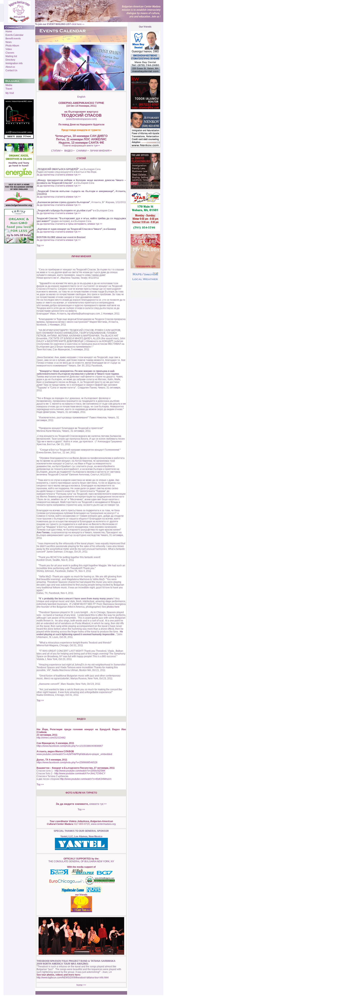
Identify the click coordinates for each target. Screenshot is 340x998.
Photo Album (12, 45)
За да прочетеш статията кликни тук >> (59, 174)
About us (10, 67)
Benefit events (13, 38)
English (81, 96)
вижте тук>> (93, 145)
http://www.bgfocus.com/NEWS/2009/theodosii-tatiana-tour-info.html (73, 977)
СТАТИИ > (57, 150)
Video (9, 49)
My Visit (10, 93)
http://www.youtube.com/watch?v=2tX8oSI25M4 (80, 770)
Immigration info (14, 63)
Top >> (40, 245)
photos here (113, 606)
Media (9, 85)
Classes (10, 52)
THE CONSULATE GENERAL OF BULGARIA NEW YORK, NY (81, 861)
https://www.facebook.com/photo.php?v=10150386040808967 (70, 746)
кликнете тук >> (98, 804)
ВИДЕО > (69, 150)
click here (77, 24)
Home (9, 31)
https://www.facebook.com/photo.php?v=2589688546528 (67, 762)
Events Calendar (14, 35)
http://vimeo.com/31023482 (51, 737)
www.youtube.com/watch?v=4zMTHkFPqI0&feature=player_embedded (74, 754)
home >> (81, 985)
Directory (10, 59)
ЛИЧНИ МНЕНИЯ (100, 150)
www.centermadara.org (103, 824)
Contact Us (11, 70)
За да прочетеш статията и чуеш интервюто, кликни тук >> (69, 224)
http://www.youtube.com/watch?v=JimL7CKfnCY (79, 773)
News (9, 42)
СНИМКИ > (82, 150)
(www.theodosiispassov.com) (81, 119)
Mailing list (11, 56)
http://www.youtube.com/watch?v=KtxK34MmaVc (85, 779)
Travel (9, 88)
